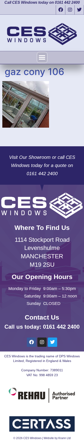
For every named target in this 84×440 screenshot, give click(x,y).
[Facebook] (60, 9)
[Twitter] (79, 9)
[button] (42, 57)
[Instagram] (69, 9)
